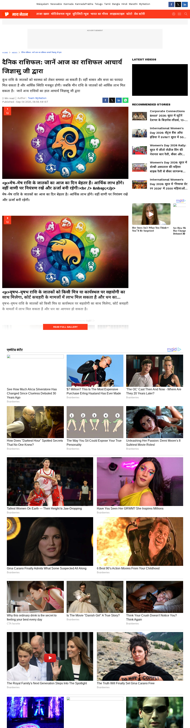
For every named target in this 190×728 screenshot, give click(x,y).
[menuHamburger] (179, 14)
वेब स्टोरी (139, 14)
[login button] (174, 14)
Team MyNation (37, 98)
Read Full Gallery (65, 327)
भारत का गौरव (99, 14)
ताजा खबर (42, 14)
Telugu (99, 4)
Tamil (107, 4)
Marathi (133, 4)
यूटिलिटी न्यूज (81, 14)
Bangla (116, 4)
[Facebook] (171, 4)
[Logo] (18, 14)
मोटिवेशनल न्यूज (61, 14)
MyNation (144, 4)
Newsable (56, 4)
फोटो (129, 14)
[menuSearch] (185, 13)
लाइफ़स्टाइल (117, 14)
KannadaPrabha (84, 4)
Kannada (68, 4)
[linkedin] (185, 4)
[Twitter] (178, 4)
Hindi (124, 4)
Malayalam (42, 4)
